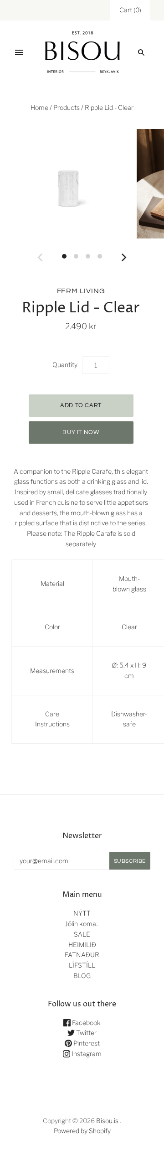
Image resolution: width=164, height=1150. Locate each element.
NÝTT (82, 913)
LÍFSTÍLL (82, 965)
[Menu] (19, 52)
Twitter (86, 1032)
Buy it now (80, 432)
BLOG (82, 975)
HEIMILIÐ (82, 944)
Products (66, 107)
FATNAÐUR (82, 954)
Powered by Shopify (82, 1130)
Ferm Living (81, 291)
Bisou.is (107, 1120)
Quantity (64, 364)
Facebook (86, 1022)
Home (39, 107)
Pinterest (86, 1043)
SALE (82, 934)
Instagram (86, 1053)
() (130, 10)
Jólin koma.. (82, 923)
